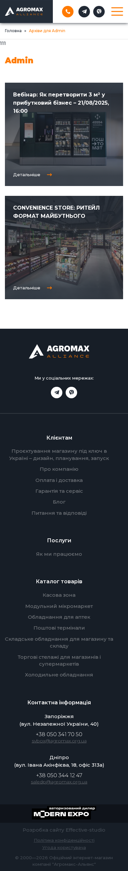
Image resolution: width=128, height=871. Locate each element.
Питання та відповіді (59, 513)
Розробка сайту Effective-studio (64, 830)
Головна (13, 30)
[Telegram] (84, 11)
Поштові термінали (59, 628)
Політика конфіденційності (64, 840)
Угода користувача (64, 847)
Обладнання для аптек (59, 617)
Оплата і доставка (59, 480)
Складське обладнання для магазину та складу (59, 642)
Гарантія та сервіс (59, 491)
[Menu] (117, 11)
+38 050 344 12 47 (59, 775)
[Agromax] (24, 11)
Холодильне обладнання (59, 675)
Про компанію (59, 469)
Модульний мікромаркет (59, 606)
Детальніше (26, 174)
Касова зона (59, 595)
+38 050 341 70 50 (59, 734)
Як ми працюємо (59, 554)
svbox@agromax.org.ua (59, 741)
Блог (59, 502)
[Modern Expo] (64, 813)
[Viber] (99, 11)
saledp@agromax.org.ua (59, 782)
